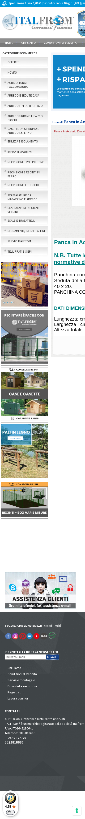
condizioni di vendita (60, 43)
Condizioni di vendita (22, 674)
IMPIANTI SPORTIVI (20, 152)
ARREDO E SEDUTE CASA (23, 95)
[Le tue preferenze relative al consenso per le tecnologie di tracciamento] (76, 810)
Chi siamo (28, 43)
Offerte (13, 62)
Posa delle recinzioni (22, 686)
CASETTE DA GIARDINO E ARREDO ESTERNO (23, 131)
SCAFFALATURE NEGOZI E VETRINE (24, 210)
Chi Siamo (14, 668)
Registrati (14, 692)
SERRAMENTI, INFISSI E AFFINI (26, 231)
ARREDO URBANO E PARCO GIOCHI (25, 118)
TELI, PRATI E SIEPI (20, 252)
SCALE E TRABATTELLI (21, 221)
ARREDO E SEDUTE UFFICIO (25, 106)
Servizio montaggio (21, 680)
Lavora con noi (18, 698)
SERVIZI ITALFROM (19, 241)
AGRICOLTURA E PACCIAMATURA (18, 85)
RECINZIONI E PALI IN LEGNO (26, 162)
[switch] (10, 812)
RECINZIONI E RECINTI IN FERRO (24, 174)
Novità (12, 73)
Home (9, 43)
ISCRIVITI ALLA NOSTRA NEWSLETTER (34, 652)
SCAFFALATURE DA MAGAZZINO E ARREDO (23, 197)
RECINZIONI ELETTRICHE (24, 185)
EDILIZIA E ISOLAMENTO (23, 141)
